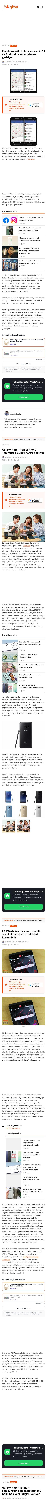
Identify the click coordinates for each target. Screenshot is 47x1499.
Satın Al (13, 344)
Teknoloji (13, 45)
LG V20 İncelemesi (13, 1128)
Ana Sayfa (5, 45)
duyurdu (31, 159)
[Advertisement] (23, 861)
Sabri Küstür (9, 62)
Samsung (26, 545)
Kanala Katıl (23, 397)
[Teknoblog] (11, 7)
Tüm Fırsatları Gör (22, 364)
